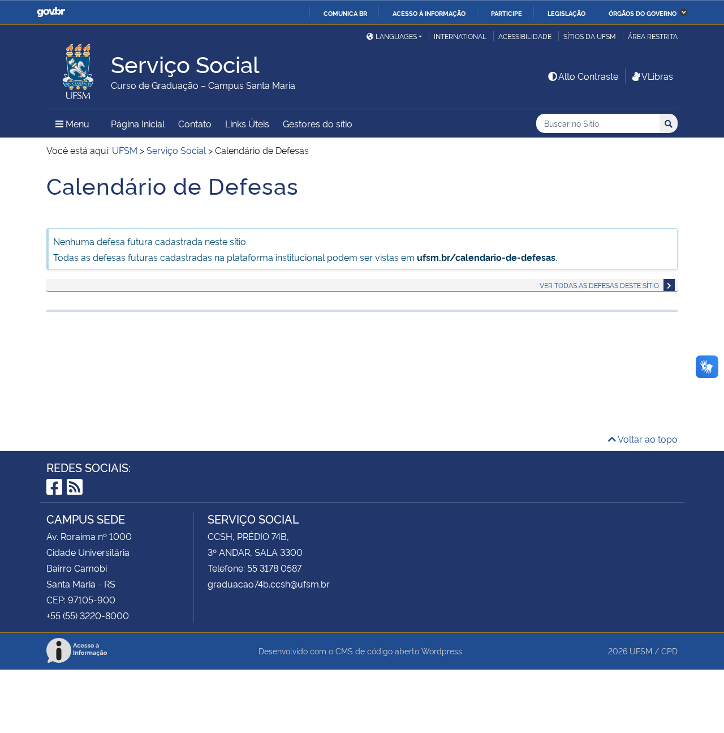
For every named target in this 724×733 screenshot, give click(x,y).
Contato (195, 123)
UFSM (641, 650)
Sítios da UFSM (589, 36)
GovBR (51, 12)
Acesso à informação (429, 13)
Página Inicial (138, 123)
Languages (396, 36)
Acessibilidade (524, 36)
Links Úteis (247, 123)
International (460, 36)
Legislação (566, 13)
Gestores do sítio (317, 123)
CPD (669, 650)
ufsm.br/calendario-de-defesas (486, 257)
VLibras (657, 76)
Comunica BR (345, 13)
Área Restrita (653, 36)
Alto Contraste (588, 76)
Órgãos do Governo (642, 13)
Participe (506, 13)
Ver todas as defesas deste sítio (599, 285)
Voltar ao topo (647, 438)
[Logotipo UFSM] (78, 68)
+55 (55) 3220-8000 (87, 615)
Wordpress (441, 650)
